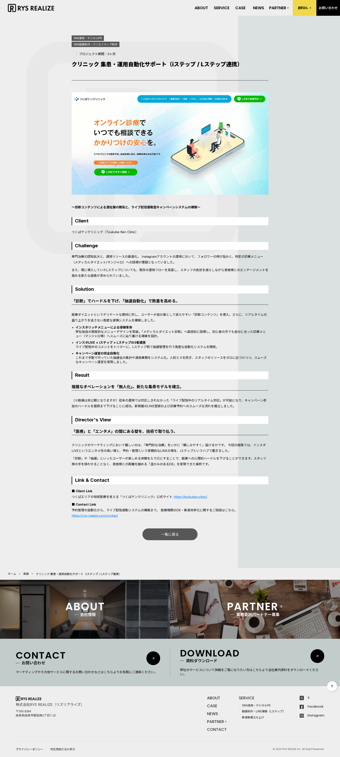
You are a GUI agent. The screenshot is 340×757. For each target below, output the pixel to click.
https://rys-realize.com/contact (95, 516)
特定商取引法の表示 (62, 749)
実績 (26, 573)
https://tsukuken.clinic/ (190, 497)
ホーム (12, 573)
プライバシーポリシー (29, 749)
